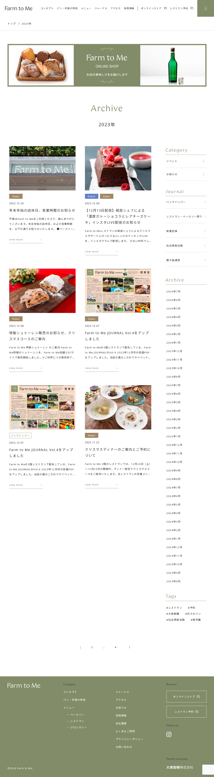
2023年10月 (174, 564)
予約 (192, 607)
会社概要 (121, 723)
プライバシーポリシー (129, 739)
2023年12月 (174, 547)
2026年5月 (173, 308)
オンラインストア (152, 8)
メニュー (86, 8)
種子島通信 (173, 260)
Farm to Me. (25, 768)
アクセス (116, 8)
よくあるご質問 (125, 731)
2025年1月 (173, 436)
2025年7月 (173, 385)
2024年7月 (173, 487)
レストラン (175, 607)
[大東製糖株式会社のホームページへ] (179, 767)
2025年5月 (173, 402)
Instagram (168, 734)
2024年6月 (173, 496)
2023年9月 (173, 572)
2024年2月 (173, 530)
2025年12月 (174, 351)
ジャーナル (101, 8)
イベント (171, 161)
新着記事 (171, 231)
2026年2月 (173, 334)
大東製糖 (173, 613)
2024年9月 (173, 470)
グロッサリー (78, 727)
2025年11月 (174, 359)
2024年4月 (173, 513)
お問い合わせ (124, 747)
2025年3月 (173, 419)
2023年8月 (173, 581)
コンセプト (47, 8)
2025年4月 (173, 410)
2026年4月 (173, 317)
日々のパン (194, 613)
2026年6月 (173, 300)
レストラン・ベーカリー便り (184, 216)
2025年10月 (174, 368)
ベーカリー (77, 714)
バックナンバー (176, 202)
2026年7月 (173, 291)
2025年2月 (173, 427)
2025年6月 (173, 393)
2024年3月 (173, 521)
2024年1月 (173, 538)
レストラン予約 (179, 8)
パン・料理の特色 (67, 8)
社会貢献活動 (174, 245)
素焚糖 (197, 619)
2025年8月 (173, 376)
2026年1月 (173, 342)
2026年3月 (173, 325)
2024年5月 (173, 504)
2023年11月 (174, 555)
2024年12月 (174, 445)
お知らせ (171, 174)
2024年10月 (174, 462)
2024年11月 (174, 453)
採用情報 (129, 8)
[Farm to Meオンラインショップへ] (107, 65)
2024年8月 (173, 479)
